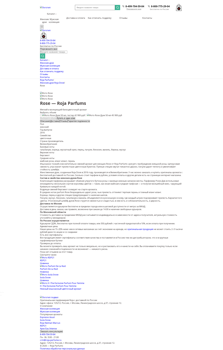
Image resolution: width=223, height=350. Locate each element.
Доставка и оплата (75, 18)
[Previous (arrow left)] (0, 295)
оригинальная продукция (140, 229)
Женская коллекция (50, 308)
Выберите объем (48, 118)
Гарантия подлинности (79, 121)
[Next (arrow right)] (1, 295)
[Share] (1, 292)
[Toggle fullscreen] (2, 292)
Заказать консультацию (51, 331)
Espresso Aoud (47, 317)
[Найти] (117, 7)
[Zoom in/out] (3, 292)
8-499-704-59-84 (134, 6)
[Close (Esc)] (0, 292)
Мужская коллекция (54, 20)
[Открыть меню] (42, 27)
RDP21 (43, 325)
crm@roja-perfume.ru (50, 340)
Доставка (54, 121)
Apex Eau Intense (48, 328)
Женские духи (44, 20)
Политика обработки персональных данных (62, 348)
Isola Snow (45, 320)
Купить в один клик (66, 118)
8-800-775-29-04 (160, 6)
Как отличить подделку (99, 18)
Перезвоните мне (133, 9)
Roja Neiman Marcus (50, 322)
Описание (45, 121)
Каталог (51, 13)
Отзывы (123, 18)
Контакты (147, 18)
